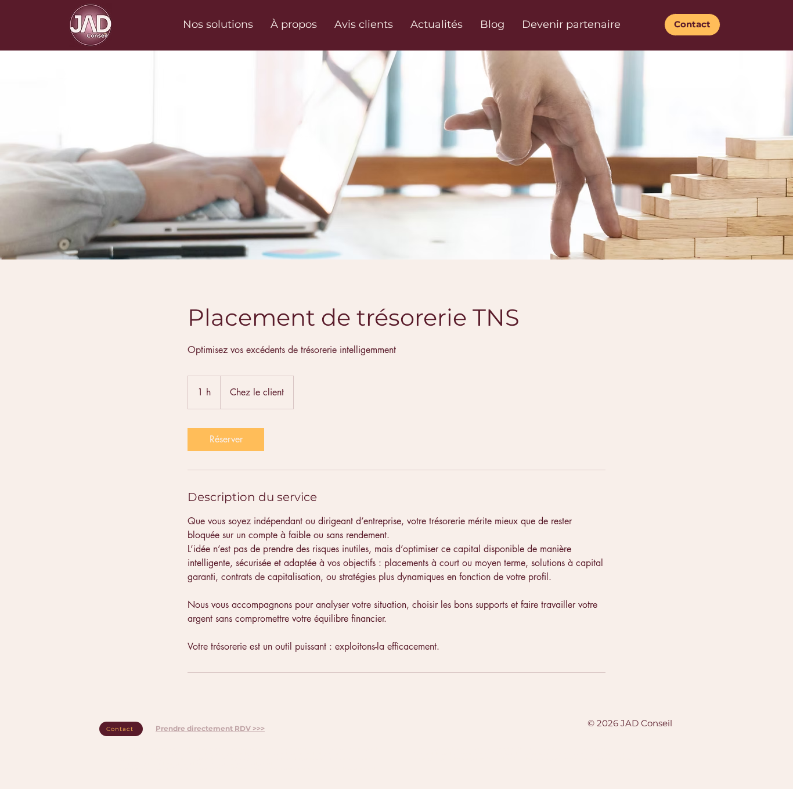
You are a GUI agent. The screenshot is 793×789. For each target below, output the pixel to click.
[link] (226, 439)
